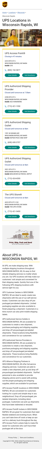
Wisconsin (21, 12)
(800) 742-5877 (14, 70)
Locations (12, 12)
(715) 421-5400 (14, 211)
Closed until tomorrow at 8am (16, 129)
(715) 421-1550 (14, 106)
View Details (12, 75)
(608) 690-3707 (14, 142)
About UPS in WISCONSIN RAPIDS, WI (19, 257)
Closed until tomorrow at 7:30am (17, 93)
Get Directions (30, 75)
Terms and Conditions (27, 437)
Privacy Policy (12, 437)
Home (4, 12)
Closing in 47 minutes (13, 56)
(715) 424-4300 (14, 178)
